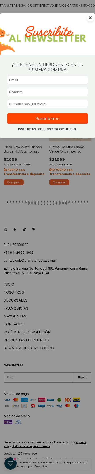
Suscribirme (47, 118)
